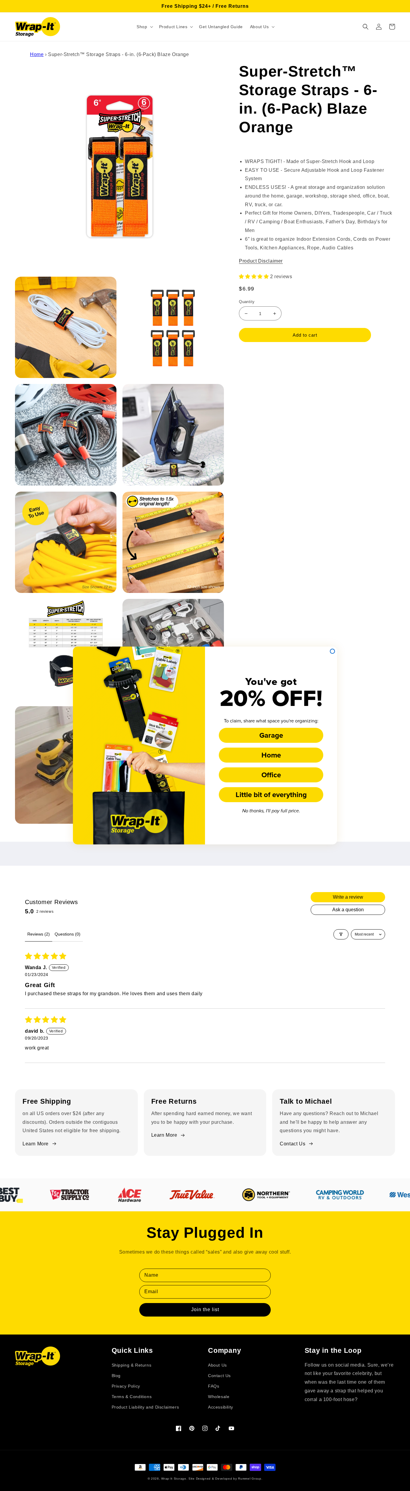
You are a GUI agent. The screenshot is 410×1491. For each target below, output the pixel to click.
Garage (271, 735)
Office (271, 774)
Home (271, 755)
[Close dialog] (332, 651)
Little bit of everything (271, 794)
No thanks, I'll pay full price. (271, 811)
